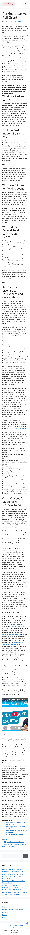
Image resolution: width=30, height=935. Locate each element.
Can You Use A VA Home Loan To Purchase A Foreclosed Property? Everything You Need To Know (12, 887)
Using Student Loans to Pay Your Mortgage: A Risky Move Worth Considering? (12, 876)
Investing (5, 915)
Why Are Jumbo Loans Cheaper (14, 842)
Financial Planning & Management (12, 909)
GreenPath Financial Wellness (11, 634)
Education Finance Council (18, 626)
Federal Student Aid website (18, 428)
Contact (15, 928)
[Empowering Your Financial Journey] (8, 4)
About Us (8, 925)
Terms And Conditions (18, 925)
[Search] (25, 856)
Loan (5, 839)
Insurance (5, 912)
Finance (4, 907)
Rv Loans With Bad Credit (14, 834)
